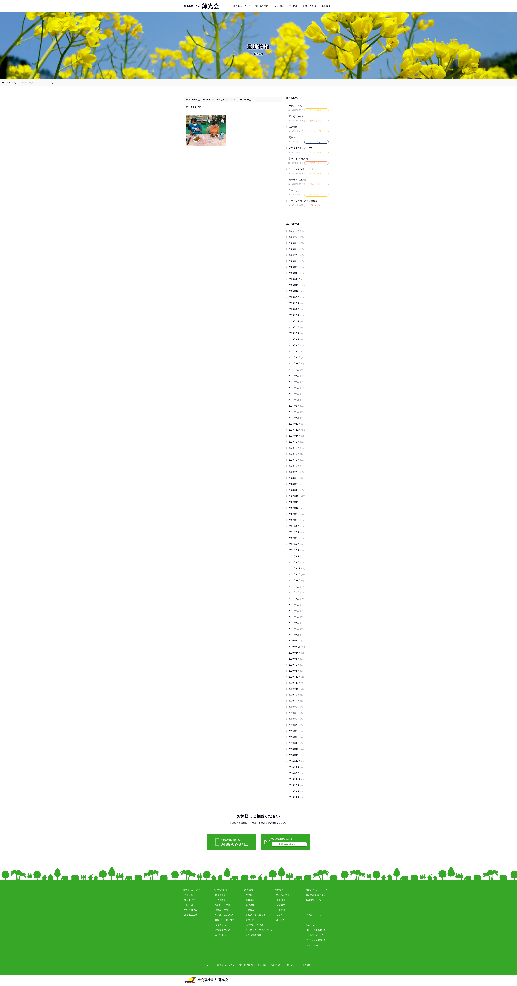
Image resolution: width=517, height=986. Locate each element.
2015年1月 (296, 797)
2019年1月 (296, 743)
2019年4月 (296, 725)
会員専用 (326, 6)
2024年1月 (296, 418)
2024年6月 (296, 387)
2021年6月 (296, 604)
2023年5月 (296, 466)
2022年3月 (296, 550)
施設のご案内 (261, 6)
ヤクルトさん (295, 106)
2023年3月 (296, 478)
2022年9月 (296, 514)
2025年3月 (296, 333)
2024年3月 (296, 406)
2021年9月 (296, 586)
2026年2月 (296, 267)
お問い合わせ (309, 6)
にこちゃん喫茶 (315, 940)
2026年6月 (296, 243)
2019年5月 (296, 719)
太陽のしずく (314, 935)
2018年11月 (296, 755)
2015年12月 (296, 779)
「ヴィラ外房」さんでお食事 (303, 201)
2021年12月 (297, 568)
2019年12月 (296, 677)
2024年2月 (296, 412)
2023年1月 (296, 490)
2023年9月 (296, 442)
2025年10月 (297, 291)
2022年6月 (296, 532)
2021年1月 (296, 635)
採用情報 (293, 6)
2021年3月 (296, 622)
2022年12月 (297, 496)
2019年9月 (296, 695)
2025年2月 (296, 339)
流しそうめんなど (297, 116)
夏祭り (292, 137)
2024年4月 (296, 400)
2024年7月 (296, 382)
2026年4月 (296, 255)
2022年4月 (296, 544)
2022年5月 (296, 538)
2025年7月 (296, 309)
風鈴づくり (294, 190)
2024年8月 (296, 375)
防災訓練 (293, 127)
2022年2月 (296, 556)
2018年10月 (296, 761)
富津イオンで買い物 (299, 158)
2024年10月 (296, 363)
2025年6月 (296, 315)
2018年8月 (296, 773)
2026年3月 (296, 261)
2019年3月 (296, 731)
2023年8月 (296, 448)
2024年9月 (296, 369)
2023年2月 (296, 484)
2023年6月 (296, 460)
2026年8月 (296, 231)
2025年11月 (297, 285)
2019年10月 (296, 689)
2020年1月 (296, 671)
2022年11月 (296, 502)
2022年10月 (297, 508)
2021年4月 (296, 616)
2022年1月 (296, 562)
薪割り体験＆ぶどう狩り (301, 148)
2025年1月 (296, 345)
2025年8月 (296, 303)
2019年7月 (296, 707)
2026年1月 (296, 273)
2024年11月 (297, 357)
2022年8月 (296, 520)
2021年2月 (296, 629)
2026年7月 (296, 237)
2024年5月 (296, 394)
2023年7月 (296, 454)
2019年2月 (296, 737)
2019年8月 (296, 701)
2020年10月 (296, 653)
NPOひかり (313, 915)
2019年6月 (296, 713)
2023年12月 (297, 424)
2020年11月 (297, 647)
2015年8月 (296, 785)
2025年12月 (297, 279)
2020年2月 (296, 665)
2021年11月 (297, 574)
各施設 (261, 823)
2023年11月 (297, 430)
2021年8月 (296, 592)
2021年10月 (296, 580)
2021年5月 (296, 611)
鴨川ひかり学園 (315, 930)
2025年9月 (296, 297)
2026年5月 (296, 249)
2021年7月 (296, 598)
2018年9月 (296, 767)
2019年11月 (296, 683)
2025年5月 (296, 321)
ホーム (209, 965)
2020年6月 (296, 659)
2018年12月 (296, 749)
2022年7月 (296, 526)
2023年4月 (296, 472)
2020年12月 (297, 641)
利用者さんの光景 (297, 180)
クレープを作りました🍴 (301, 169)
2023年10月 (296, 436)
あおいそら (313, 945)
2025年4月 (296, 327)
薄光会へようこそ (242, 6)
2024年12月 (297, 351)
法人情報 (278, 6)
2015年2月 (296, 791)
